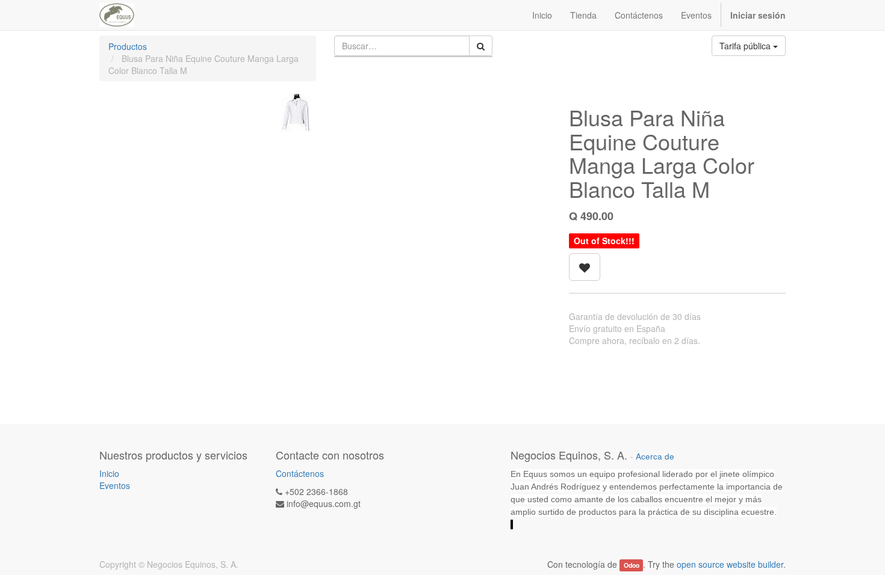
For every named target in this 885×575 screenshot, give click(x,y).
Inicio (109, 473)
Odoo (631, 565)
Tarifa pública (746, 46)
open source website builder (730, 564)
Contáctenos (300, 473)
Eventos (114, 485)
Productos (127, 46)
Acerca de (655, 456)
